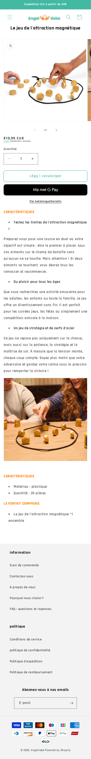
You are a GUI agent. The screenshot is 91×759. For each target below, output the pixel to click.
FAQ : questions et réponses (30, 609)
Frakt (7, 141)
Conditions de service (26, 639)
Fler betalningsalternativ (46, 201)
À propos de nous (23, 587)
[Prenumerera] (71, 703)
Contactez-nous (21, 576)
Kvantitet (10, 149)
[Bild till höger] (56, 130)
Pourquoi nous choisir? (27, 598)
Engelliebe (37, 750)
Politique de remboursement (31, 672)
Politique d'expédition (26, 661)
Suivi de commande (24, 565)
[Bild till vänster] (35, 130)
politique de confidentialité (30, 650)
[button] (9, 17)
